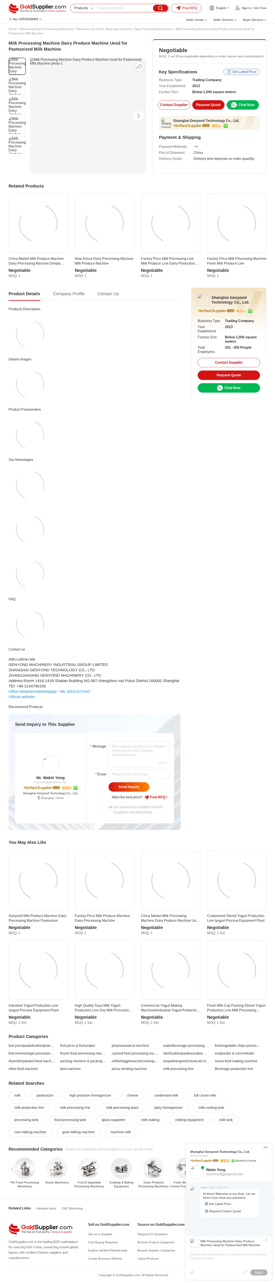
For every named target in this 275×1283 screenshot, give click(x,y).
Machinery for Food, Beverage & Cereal (104, 29)
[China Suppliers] (37, 8)
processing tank (26, 1120)
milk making (150, 1120)
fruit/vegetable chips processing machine (238, 1045)
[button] (138, 115)
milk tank (226, 1120)
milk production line (29, 1107)
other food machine (23, 1069)
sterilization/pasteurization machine (186, 1053)
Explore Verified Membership (107, 1250)
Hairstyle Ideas (46, 1208)
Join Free (260, 8)
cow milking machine (30, 1132)
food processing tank (70, 1120)
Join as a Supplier (100, 1234)
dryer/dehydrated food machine (32, 1061)
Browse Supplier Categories (156, 1250)
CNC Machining (72, 1208)
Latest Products (148, 1258)
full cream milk (205, 1095)
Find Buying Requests (103, 1242)
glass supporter (113, 1120)
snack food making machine (236, 1061)
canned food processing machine (135, 1053)
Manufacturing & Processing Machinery (46, 29)
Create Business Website (105, 1258)
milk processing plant (122, 1107)
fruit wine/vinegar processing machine (32, 1053)
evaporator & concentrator (234, 1053)
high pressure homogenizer (90, 1095)
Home (13, 29)
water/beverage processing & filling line (186, 1045)
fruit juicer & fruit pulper (77, 1045)
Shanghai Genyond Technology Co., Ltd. (206, 121)
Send (259, 1272)
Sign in (246, 8)
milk (17, 1095)
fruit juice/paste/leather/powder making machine (32, 1045)
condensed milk (166, 1095)
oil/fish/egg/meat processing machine (135, 1061)
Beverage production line (234, 1069)
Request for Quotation (153, 1234)
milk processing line (178, 1069)
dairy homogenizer (168, 1107)
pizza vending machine (129, 1069)
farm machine (70, 1069)
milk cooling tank (211, 1107)
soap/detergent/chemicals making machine (186, 1061)
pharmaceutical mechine (130, 1045)
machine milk (121, 1132)
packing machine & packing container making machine (83, 1061)
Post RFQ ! (158, 797)
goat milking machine (78, 1132)
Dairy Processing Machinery (153, 29)
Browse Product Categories (156, 1242)
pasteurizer (45, 1095)
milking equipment (189, 1120)
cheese (132, 1095)
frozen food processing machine (83, 1053)
